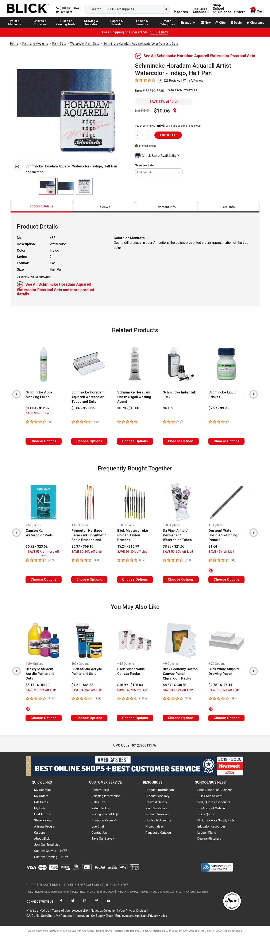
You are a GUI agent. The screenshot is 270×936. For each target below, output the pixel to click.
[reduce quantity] (138, 135)
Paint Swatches (156, 808)
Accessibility (80, 910)
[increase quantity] (147, 135)
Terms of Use (61, 910)
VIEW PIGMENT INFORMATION (34, 277)
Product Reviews (157, 814)
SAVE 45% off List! (221, 552)
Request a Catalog (158, 833)
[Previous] (16, 394)
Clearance (257, 22)
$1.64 (213, 546)
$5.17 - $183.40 (37, 685)
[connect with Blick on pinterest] (96, 903)
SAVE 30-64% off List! (87, 552)
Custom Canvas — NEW (50, 851)
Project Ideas (155, 826)
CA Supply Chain (102, 915)
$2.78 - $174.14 (220, 685)
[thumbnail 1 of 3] (47, 186)
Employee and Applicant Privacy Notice (141, 915)
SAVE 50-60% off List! (178, 552)
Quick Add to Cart (209, 796)
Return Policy (101, 808)
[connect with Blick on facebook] (61, 903)
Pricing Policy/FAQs (105, 814)
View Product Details (182, 90)
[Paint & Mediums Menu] (15, 28)
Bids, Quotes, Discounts (213, 802)
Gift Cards (41, 802)
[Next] (253, 394)
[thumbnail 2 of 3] (65, 186)
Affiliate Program (45, 826)
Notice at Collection (103, 910)
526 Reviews (171, 80)
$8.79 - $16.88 (128, 408)
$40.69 (168, 408)
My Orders (41, 796)
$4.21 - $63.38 (82, 685)
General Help (100, 790)
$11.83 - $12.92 (37, 408)
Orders (240, 12)
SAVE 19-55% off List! (224, 690)
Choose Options (43, 441)
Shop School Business (222, 9)
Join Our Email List (47, 845)
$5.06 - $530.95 (83, 408)
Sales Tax (98, 802)
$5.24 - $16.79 (128, 546)
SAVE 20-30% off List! (132, 552)
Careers (39, 833)
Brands (186, 22)
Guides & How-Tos (158, 820)
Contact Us (99, 833)
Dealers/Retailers (209, 838)
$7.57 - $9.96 (218, 408)
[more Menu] (167, 28)
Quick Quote (205, 814)
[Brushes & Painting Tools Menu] (65, 28)
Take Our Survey (103, 838)
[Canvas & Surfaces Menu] (40, 28)
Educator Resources (211, 826)
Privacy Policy (38, 910)
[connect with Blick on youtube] (108, 903)
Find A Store (42, 814)
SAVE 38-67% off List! (178, 690)
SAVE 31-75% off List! (87, 690)
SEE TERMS (159, 32)
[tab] (42, 206)
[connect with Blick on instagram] (85, 903)
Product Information (160, 790)
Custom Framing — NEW (51, 857)
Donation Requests (105, 820)
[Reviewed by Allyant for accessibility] (232, 901)
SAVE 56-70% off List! (132, 690)
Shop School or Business (214, 790)
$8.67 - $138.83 (174, 685)
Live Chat (98, 826)
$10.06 (162, 111)
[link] (64, 12)
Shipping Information (106, 796)
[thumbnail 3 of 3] (84, 186)
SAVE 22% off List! (164, 102)
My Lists (40, 808)
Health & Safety (156, 802)
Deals (238, 22)
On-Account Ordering (212, 808)
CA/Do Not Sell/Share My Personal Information (57, 915)
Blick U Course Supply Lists (216, 820)
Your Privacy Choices (133, 910)
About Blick (42, 838)
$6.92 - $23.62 (36, 546)
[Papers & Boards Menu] (116, 28)
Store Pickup (43, 820)
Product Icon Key (157, 796)
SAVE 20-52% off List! (41, 690)
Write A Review (193, 80)
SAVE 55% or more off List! (43, 553)
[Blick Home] (28, 8)
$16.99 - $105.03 (130, 685)
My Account (42, 790)
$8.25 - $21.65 (174, 546)
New (208, 22)
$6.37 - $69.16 (82, 546)
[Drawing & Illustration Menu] (91, 28)
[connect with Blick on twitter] (73, 903)
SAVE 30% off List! (38, 413)
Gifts (222, 22)
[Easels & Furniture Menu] (142, 28)
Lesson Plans (206, 833)
